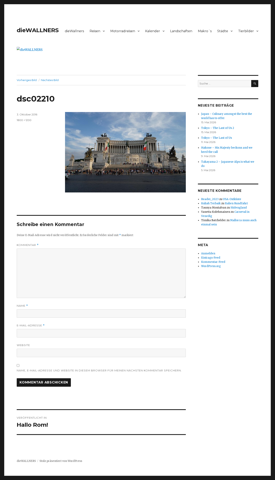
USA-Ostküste (232, 199)
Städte (222, 31)
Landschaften (181, 31)
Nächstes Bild (50, 80)
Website (23, 345)
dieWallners (74, 31)
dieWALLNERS (38, 30)
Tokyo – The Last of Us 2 (217, 128)
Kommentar (28, 245)
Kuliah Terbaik (211, 203)
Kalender (152, 31)
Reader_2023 (210, 199)
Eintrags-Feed (210, 257)
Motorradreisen (122, 31)
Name (22, 305)
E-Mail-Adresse (31, 325)
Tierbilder (246, 31)
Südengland (239, 207)
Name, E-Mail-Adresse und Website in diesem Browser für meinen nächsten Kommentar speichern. (99, 370)
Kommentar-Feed (213, 262)
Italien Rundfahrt (236, 203)
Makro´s (205, 31)
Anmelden (208, 253)
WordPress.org (211, 266)
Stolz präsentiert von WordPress (60, 461)
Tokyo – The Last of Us (216, 138)
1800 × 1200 (24, 120)
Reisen (95, 31)
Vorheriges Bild (27, 80)
